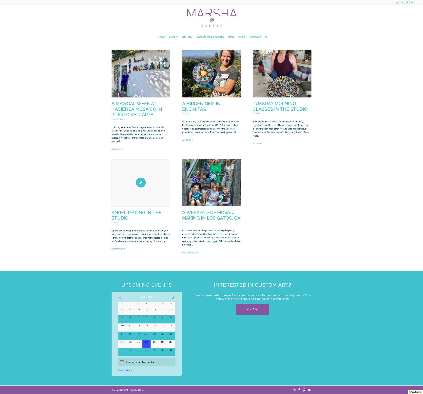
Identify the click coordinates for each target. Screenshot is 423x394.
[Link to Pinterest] (407, 2)
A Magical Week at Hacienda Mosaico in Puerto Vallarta (137, 109)
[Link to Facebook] (402, 2)
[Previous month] (120, 297)
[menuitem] (161, 37)
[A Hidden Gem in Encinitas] (211, 73)
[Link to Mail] (412, 2)
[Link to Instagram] (397, 2)
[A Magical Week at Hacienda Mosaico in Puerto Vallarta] (141, 73)
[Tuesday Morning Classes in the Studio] (282, 73)
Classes (115, 119)
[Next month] (173, 297)
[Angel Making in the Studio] (141, 182)
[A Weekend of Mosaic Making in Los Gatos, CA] (211, 182)
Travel (123, 119)
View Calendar (125, 370)
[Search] (265, 37)
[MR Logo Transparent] (211, 20)
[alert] (146, 362)
